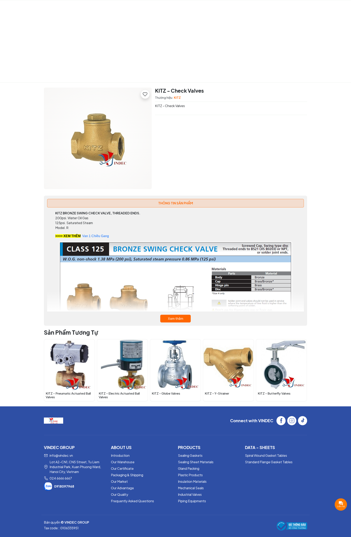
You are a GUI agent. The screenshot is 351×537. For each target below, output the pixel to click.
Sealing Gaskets (190, 455)
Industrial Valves (190, 494)
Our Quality (119, 494)
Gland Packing (188, 468)
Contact (258, 7)
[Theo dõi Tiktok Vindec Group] (302, 420)
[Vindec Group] (53, 420)
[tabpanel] (175, 266)
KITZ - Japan (167, 57)
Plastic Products (190, 475)
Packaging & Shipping (127, 475)
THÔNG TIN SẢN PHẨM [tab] (175, 203)
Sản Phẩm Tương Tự (71, 332)
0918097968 (64, 486)
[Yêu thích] (145, 94)
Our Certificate (122, 468)
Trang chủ (143, 57)
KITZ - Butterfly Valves (274, 393)
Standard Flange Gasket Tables (268, 462)
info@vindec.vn (61, 455)
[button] (301, 370)
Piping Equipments (192, 501)
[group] (98, 138)
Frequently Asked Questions (132, 501)
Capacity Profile (113, 7)
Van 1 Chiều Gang (95, 236)
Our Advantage (122, 488)
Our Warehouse (122, 462)
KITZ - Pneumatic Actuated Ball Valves (68, 395)
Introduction (120, 455)
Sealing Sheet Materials (195, 462)
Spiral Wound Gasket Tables (266, 455)
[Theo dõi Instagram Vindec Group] (291, 420)
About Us (83, 7)
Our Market (119, 481)
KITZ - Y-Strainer (217, 393)
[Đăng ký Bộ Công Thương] (292, 525)
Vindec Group (31, 7)
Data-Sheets (218, 7)
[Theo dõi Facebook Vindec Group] (281, 420)
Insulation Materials (192, 481)
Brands (166, 7)
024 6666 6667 (61, 478)
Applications (192, 7)
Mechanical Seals (191, 488)
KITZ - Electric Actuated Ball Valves (119, 395)
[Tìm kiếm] (335, 7)
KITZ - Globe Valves (166, 393)
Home (65, 7)
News (242, 7)
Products (143, 7)
